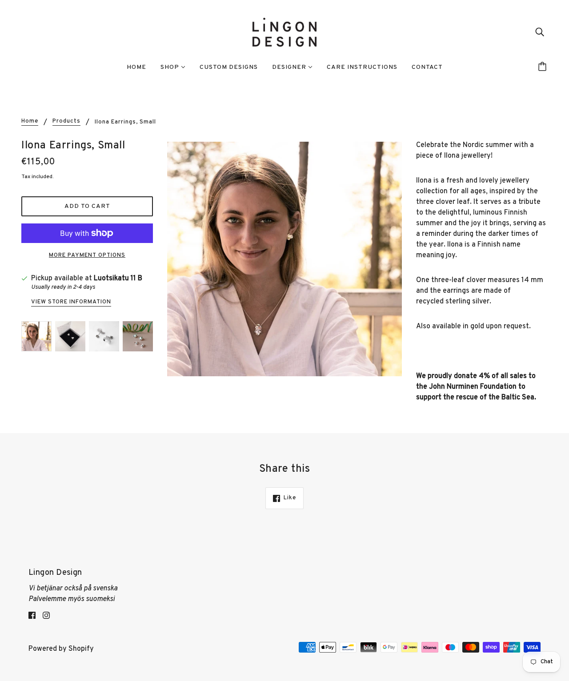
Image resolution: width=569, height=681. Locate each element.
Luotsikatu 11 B (118, 278)
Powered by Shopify (61, 649)
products (66, 122)
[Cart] (544, 67)
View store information (71, 302)
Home (29, 122)
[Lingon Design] (284, 32)
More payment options (87, 255)
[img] (540, 32)
